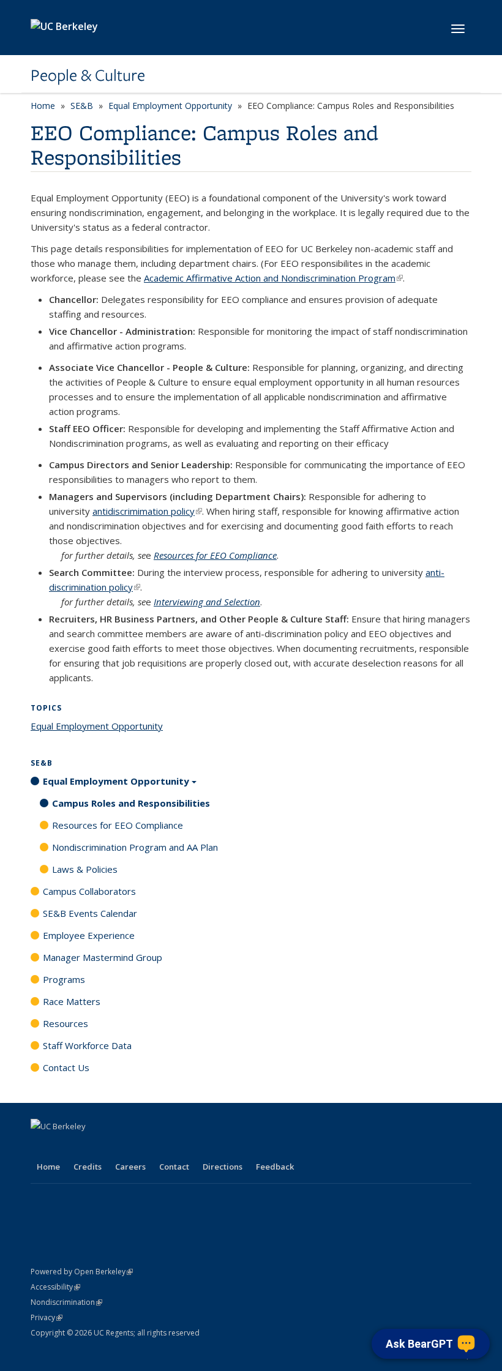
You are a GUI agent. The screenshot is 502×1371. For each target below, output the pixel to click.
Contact (174, 1166)
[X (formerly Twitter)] (65, 1147)
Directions (222, 1166)
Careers (130, 1166)
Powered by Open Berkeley (82, 1271)
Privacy (46, 1317)
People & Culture (88, 75)
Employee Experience (89, 935)
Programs (64, 979)
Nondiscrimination (66, 1302)
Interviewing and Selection (207, 602)
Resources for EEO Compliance (215, 555)
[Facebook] (42, 1147)
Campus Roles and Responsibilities (131, 803)
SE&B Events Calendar (90, 913)
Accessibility (55, 1287)
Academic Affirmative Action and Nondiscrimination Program (273, 278)
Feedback (275, 1166)
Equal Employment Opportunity (170, 105)
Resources (65, 1023)
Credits (87, 1166)
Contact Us (66, 1067)
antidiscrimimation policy (147, 511)
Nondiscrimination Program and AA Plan (135, 847)
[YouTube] (113, 1147)
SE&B (81, 105)
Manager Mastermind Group (102, 957)
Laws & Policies (85, 869)
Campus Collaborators (89, 891)
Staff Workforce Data (87, 1045)
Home (43, 105)
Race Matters (71, 1001)
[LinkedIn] (89, 1147)
